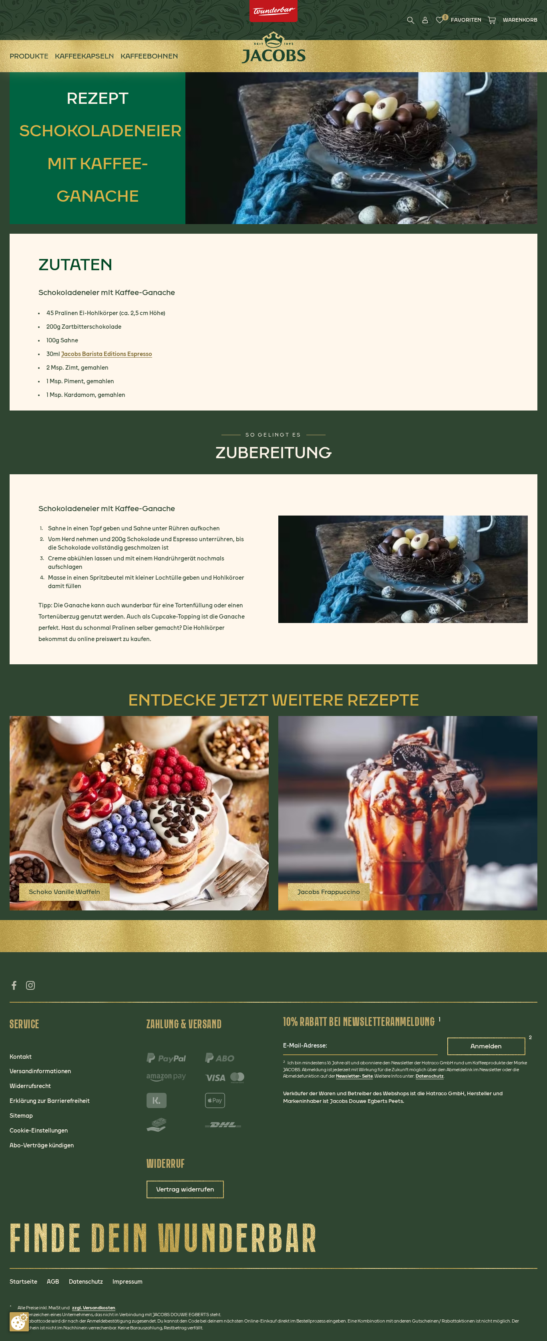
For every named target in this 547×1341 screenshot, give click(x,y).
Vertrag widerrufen (185, 1189)
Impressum (128, 1281)
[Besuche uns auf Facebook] (14, 988)
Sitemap (21, 1115)
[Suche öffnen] (411, 20)
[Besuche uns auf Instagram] (31, 988)
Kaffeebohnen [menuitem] (149, 56)
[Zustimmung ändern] (19, 1321)
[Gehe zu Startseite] (273, 47)
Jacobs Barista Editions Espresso (106, 354)
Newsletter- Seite (354, 1076)
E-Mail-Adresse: (305, 1045)
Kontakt (21, 1057)
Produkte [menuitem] (29, 56)
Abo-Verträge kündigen (42, 1145)
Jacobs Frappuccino (329, 892)
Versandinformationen (40, 1071)
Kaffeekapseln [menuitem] (84, 56)
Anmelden (486, 1046)
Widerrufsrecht (30, 1086)
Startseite (23, 1281)
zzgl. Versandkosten (93, 1308)
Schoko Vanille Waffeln (64, 892)
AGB (53, 1281)
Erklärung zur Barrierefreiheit (50, 1101)
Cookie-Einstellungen (39, 1130)
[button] (425, 20)
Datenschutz (430, 1076)
